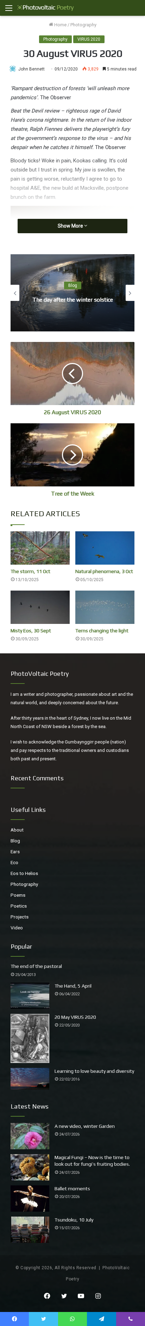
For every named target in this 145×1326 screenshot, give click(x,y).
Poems (18, 895)
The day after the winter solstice (72, 299)
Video (17, 927)
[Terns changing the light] (104, 607)
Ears (15, 851)
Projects (20, 917)
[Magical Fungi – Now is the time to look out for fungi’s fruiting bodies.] (30, 1167)
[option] (72, 292)
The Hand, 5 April (73, 986)
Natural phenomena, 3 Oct (104, 571)
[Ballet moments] (30, 1198)
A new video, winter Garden (85, 1126)
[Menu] (8, 11)
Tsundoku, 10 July (74, 1220)
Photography (83, 24)
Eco (14, 862)
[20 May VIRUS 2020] (30, 1038)
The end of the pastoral (36, 966)
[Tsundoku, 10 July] (30, 1230)
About (17, 830)
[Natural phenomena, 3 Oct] (104, 548)
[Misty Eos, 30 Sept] (40, 607)
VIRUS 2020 (88, 39)
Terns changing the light (101, 630)
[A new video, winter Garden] (30, 1136)
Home (60, 24)
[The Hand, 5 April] (30, 996)
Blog (72, 285)
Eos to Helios (24, 873)
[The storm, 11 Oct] (40, 548)
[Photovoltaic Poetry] (46, 8)
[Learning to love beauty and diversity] (30, 1079)
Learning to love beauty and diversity (94, 1071)
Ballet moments (72, 1188)
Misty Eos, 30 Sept (31, 630)
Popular (21, 946)
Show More (71, 226)
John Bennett (31, 69)
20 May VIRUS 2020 (75, 1017)
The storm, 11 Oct (30, 571)
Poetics (19, 906)
